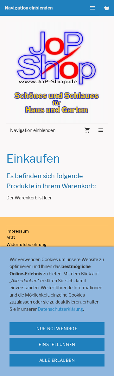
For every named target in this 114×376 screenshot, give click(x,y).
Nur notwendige (56, 328)
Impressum (17, 231)
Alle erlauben (57, 360)
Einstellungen (57, 344)
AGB (10, 237)
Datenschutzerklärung (60, 309)
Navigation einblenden (29, 7)
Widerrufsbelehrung (26, 244)
